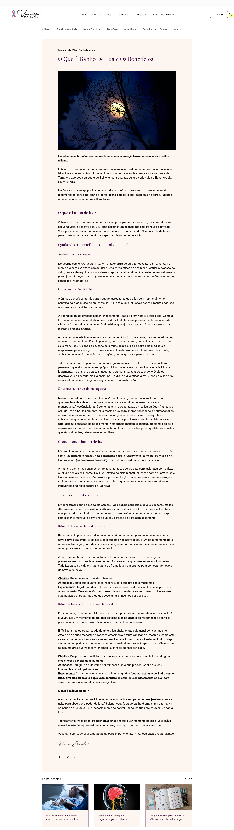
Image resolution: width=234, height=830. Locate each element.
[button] (231, 14)
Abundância (130, 29)
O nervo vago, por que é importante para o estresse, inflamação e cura (113, 817)
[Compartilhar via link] (83, 757)
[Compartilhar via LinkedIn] (75, 757)
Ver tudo (187, 778)
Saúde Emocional (92, 29)
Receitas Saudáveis (67, 29)
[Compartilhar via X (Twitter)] (67, 757)
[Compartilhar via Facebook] (59, 757)
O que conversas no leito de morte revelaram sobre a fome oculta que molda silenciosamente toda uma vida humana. (63, 817)
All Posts (46, 29)
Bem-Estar (112, 29)
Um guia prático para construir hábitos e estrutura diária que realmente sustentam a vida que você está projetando (167, 817)
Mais (175, 29)
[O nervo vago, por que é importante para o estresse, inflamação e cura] (117, 797)
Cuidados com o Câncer (155, 29)
